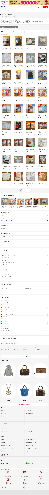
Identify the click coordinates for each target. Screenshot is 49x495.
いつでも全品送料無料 (24, 476)
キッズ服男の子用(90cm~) (7, 260)
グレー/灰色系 (5, 304)
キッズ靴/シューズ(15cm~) (7, 276)
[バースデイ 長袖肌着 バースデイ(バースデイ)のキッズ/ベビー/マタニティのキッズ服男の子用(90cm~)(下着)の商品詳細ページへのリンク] (18, 176)
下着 (15, 27)
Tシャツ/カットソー (7, 264)
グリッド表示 (29, 31)
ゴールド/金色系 (5, 330)
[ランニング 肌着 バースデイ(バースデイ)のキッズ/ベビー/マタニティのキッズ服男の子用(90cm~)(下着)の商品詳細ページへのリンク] (30, 159)
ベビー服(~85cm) (5, 274)
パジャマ (5, 269)
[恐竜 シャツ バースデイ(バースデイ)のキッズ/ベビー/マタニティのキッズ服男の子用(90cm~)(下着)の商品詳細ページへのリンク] (30, 41)
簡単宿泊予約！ (40, 476)
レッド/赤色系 (5, 323)
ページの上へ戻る (24, 356)
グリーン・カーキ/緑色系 (7, 312)
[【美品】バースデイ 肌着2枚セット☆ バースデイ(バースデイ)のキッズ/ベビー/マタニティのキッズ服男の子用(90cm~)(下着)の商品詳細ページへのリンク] (42, 176)
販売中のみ (16, 31)
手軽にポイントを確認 (41, 483)
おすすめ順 (21, 31)
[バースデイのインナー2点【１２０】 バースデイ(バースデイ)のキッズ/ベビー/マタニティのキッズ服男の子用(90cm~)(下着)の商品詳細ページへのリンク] (6, 176)
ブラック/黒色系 (5, 300)
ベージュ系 (4, 309)
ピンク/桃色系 (5, 321)
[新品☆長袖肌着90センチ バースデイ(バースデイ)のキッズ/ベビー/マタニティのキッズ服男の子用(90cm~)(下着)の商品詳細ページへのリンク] (30, 142)
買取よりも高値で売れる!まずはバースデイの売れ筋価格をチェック (9, 342)
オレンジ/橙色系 (5, 326)
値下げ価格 (3, 228)
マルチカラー (5, 333)
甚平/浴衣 (5, 272)
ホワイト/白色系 (5, 302)
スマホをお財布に (24, 483)
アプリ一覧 (27, 487)
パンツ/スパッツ (6, 267)
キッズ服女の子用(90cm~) (7, 257)
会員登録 (45, 7)
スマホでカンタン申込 (8, 483)
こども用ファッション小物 (7, 279)
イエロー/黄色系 (5, 319)
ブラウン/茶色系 (5, 307)
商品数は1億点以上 (8, 476)
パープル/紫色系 (5, 316)
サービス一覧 (3, 487)
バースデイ (3, 236)
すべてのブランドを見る (24, 404)
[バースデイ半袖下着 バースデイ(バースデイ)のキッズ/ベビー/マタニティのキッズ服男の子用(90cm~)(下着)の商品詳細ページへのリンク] (42, 41)
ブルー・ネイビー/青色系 (7, 314)
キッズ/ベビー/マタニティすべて (8, 255)
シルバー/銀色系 (5, 328)
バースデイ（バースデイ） (6, 27)
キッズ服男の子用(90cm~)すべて (9, 262)
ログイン (40, 7)
